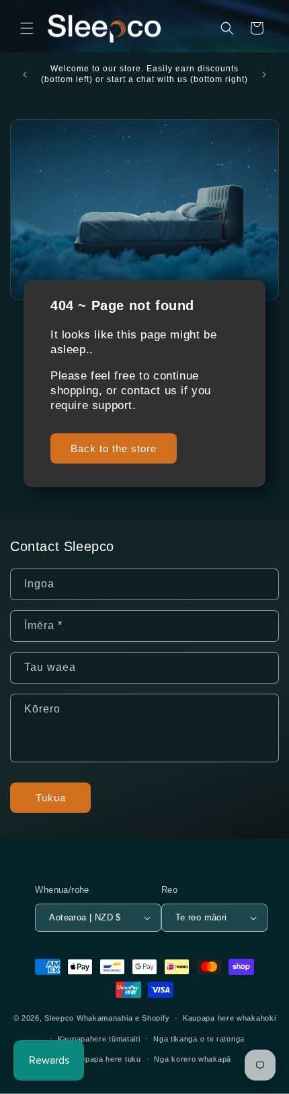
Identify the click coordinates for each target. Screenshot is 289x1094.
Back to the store (114, 448)
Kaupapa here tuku (106, 1059)
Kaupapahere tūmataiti (99, 1039)
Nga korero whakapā (192, 1059)
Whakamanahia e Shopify (123, 1018)
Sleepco (59, 1018)
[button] (27, 28)
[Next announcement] (264, 74)
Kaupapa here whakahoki (229, 1018)
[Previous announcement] (25, 74)
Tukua (51, 797)
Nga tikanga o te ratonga (199, 1039)
